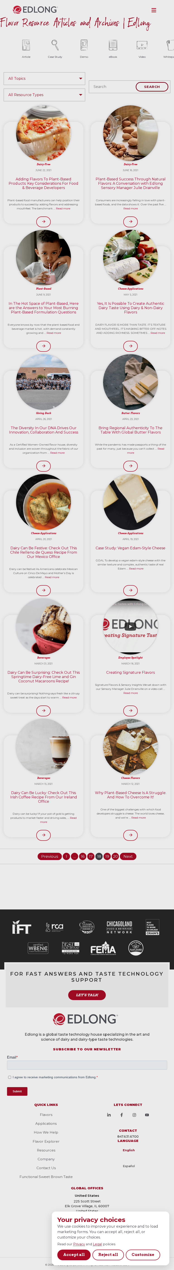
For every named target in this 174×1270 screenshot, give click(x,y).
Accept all (74, 1254)
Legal (97, 1244)
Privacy (79, 1244)
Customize (143, 1254)
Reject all (108, 1254)
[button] (154, 10)
